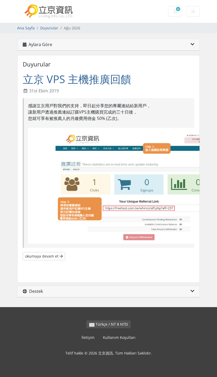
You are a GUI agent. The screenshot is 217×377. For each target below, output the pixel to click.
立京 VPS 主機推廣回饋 (77, 79)
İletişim (88, 337)
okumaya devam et (42, 256)
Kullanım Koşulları (119, 337)
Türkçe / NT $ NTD (111, 324)
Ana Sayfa (26, 27)
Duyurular (49, 27)
